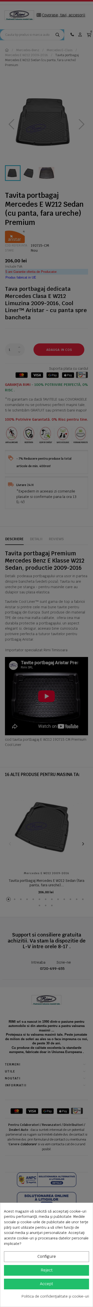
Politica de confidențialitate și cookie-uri (55, 1296)
